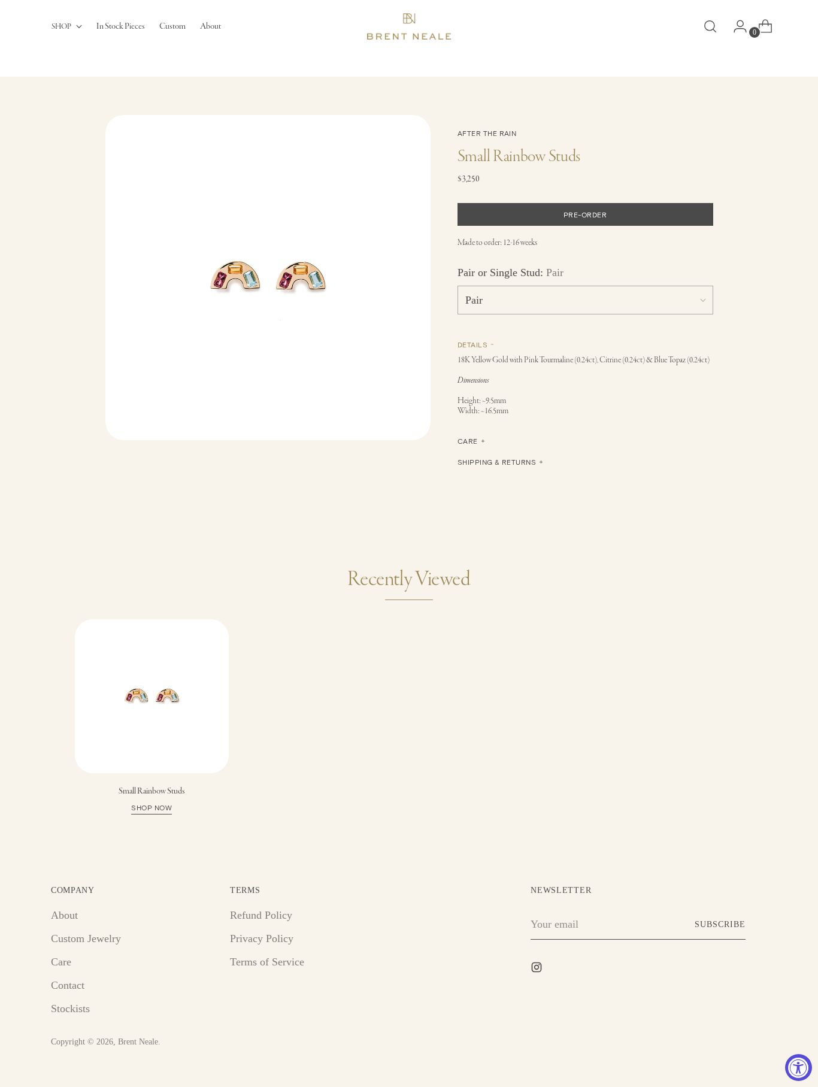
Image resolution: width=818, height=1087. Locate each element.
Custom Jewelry (86, 938)
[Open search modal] (710, 26)
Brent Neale (138, 1041)
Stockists (70, 1009)
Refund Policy (261, 915)
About (64, 915)
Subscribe (720, 924)
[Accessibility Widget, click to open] (798, 1067)
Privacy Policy (261, 938)
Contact (67, 985)
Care (61, 962)
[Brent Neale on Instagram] (538, 969)
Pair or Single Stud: (510, 272)
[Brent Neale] (409, 26)
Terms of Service (267, 962)
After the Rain (487, 133)
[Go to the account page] (735, 26)
